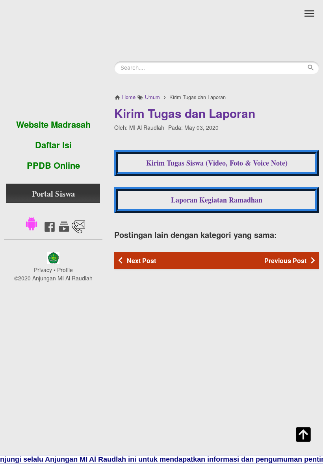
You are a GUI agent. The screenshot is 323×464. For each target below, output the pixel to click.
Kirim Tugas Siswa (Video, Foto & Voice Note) (217, 163)
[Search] (311, 67)
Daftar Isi (53, 144)
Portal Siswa (53, 193)
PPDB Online (53, 165)
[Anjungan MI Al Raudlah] (53, 57)
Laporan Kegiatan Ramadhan (216, 200)
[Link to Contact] (78, 231)
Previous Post (285, 260)
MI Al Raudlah (146, 127)
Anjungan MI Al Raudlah (62, 278)
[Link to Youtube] (64, 231)
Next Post (141, 260)
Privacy (43, 270)
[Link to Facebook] (49, 231)
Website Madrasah (53, 124)
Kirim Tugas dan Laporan (184, 113)
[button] (31, 223)
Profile (65, 270)
